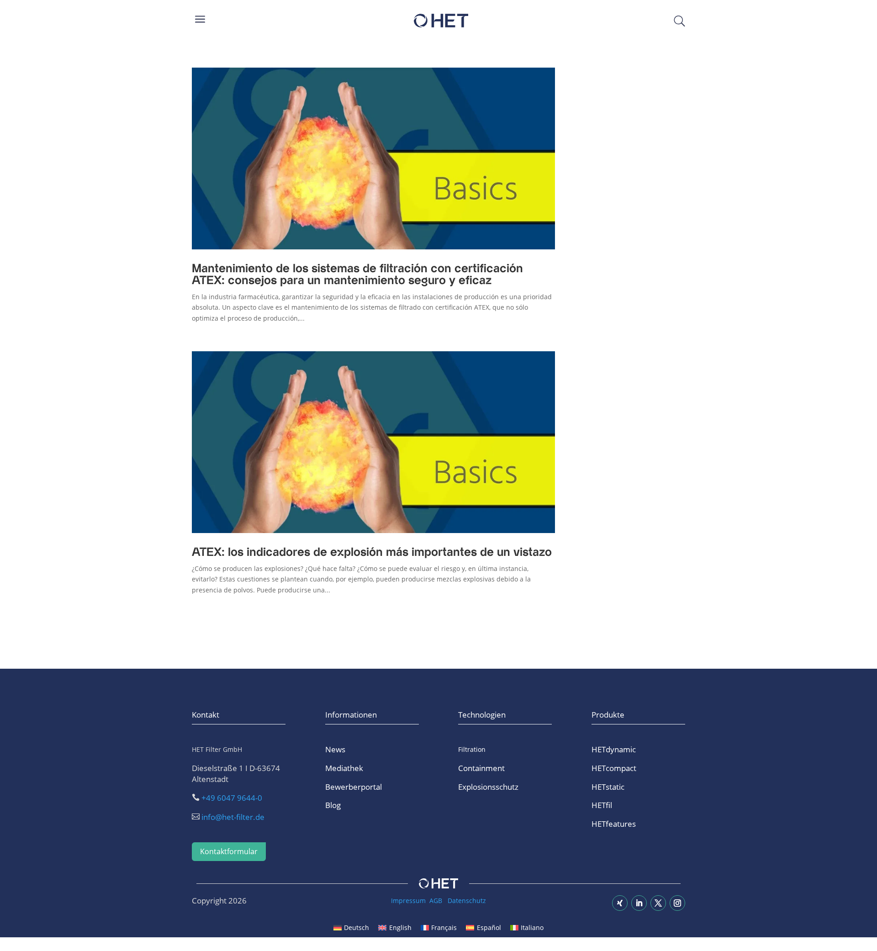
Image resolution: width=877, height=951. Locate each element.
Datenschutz (467, 900)
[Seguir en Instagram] (677, 903)
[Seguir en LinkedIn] (639, 903)
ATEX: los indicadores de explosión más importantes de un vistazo (372, 552)
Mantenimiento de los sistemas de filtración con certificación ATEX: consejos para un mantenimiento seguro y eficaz (357, 274)
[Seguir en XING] (620, 903)
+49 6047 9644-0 (231, 797)
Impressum (408, 900)
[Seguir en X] (658, 903)
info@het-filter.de (232, 817)
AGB (435, 900)
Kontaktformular (229, 851)
